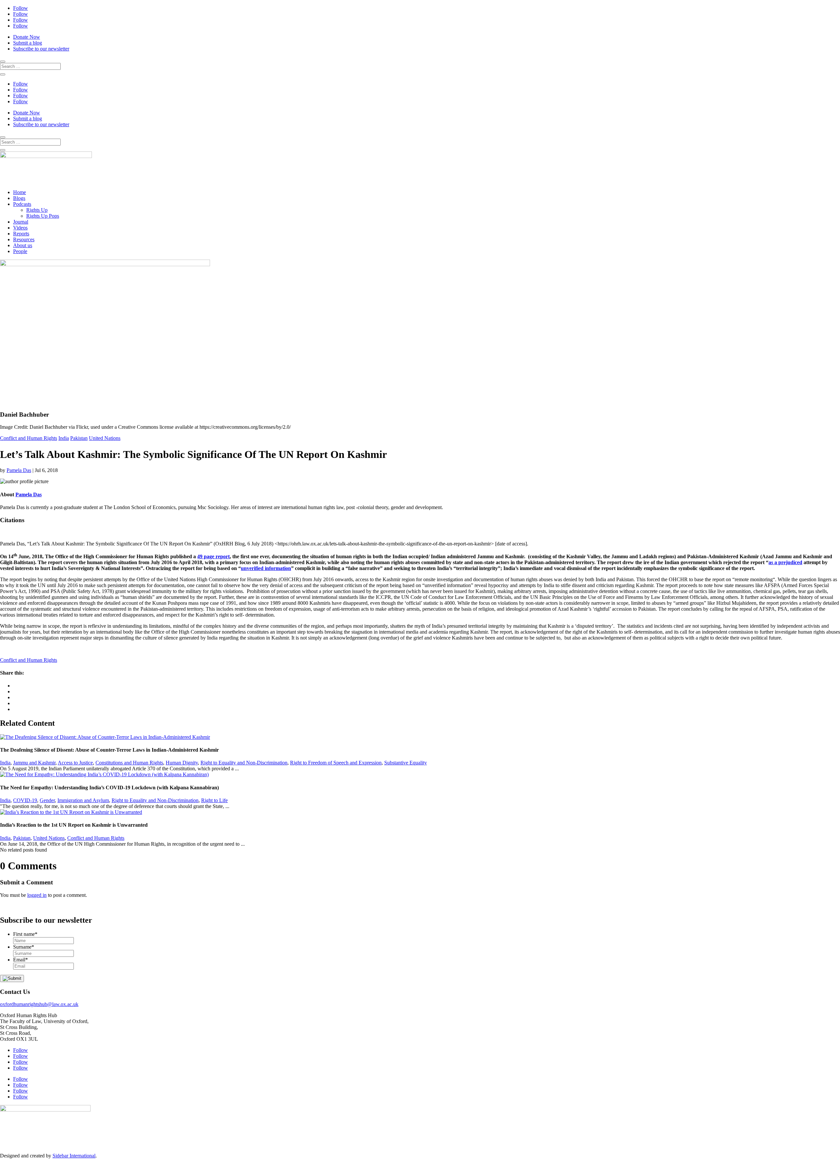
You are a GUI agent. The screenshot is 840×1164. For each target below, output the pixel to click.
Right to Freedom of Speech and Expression (336, 762)
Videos (20, 227)
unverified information (266, 568)
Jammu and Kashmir (34, 762)
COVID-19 (25, 800)
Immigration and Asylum (83, 800)
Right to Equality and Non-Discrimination (243, 762)
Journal (20, 222)
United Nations (104, 438)
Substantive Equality (405, 762)
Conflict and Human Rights (28, 438)
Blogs (19, 198)
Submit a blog (27, 43)
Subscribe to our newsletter (41, 48)
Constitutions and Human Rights (129, 762)
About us (22, 245)
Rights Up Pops (42, 216)
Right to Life (214, 800)
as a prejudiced (785, 562)
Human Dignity (182, 762)
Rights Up (37, 210)
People (20, 251)
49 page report (213, 556)
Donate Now (26, 37)
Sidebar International (73, 1155)
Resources (23, 239)
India (63, 438)
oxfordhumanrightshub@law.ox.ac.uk (39, 1004)
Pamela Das (19, 470)
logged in (37, 895)
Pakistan (79, 438)
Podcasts (22, 204)
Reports (21, 233)
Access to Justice (75, 762)
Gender (47, 800)
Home (19, 192)
